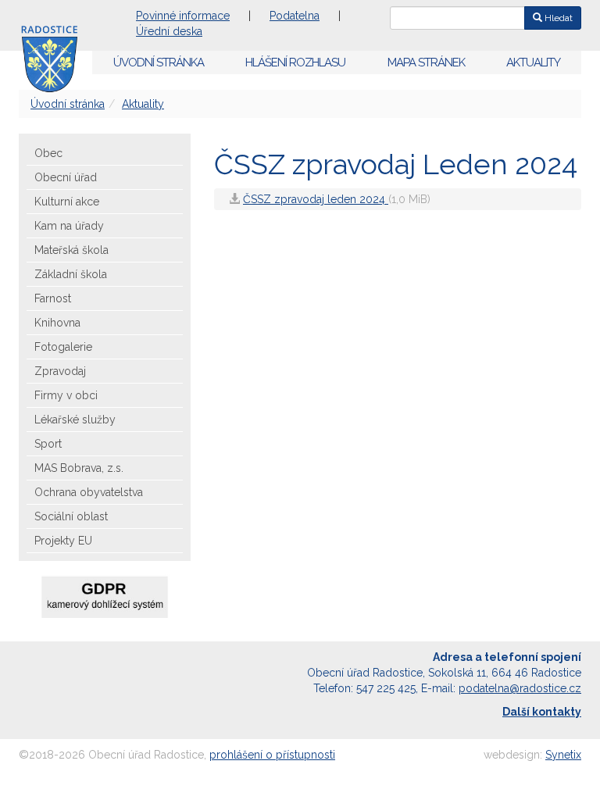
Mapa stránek (426, 62)
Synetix (563, 754)
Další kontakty (541, 711)
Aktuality (533, 62)
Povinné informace (183, 15)
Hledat (557, 17)
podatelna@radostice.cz (520, 688)
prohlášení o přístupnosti (272, 754)
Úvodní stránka (158, 62)
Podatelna (295, 15)
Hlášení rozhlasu (295, 62)
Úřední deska (169, 31)
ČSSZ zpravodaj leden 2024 (315, 199)
